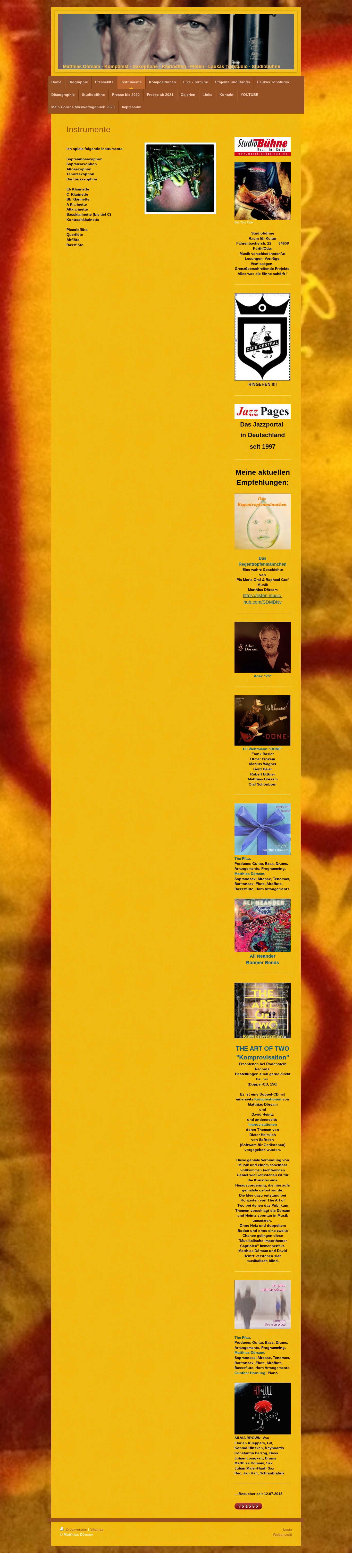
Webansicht (282, 1534)
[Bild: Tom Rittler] (262, 191)
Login (287, 1529)
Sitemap (97, 1529)
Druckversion (76, 1529)
